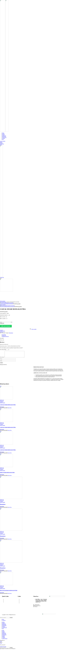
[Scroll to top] (0, 649)
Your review (2, 357)
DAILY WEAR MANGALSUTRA (7, 472)
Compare (3, 637)
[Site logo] (2, 131)
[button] (2, 422)
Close (1, 641)
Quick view (2, 400)
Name (1, 358)
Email (1, 360)
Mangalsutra (11, 332)
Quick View (9, 407)
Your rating (2, 349)
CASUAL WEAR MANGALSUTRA (6, 303)
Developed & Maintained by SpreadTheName (24, 614)
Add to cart (2, 323)
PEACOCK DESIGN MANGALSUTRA (7, 306)
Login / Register (4, 638)
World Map (22, 600)
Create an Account (3, 646)
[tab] (34, 334)
